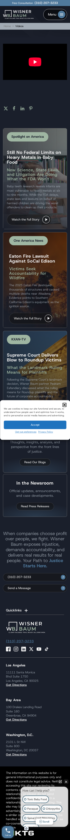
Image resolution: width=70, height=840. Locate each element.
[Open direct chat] (60, 781)
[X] (7, 108)
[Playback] (9, 74)
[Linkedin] (23, 108)
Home (7, 26)
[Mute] (15, 74)
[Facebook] (15, 108)
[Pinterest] (32, 108)
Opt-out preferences (25, 431)
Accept (35, 424)
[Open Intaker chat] (26, 828)
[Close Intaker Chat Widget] (66, 781)
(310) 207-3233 (46, 3)
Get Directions (16, 685)
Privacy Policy (45, 431)
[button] (64, 405)
